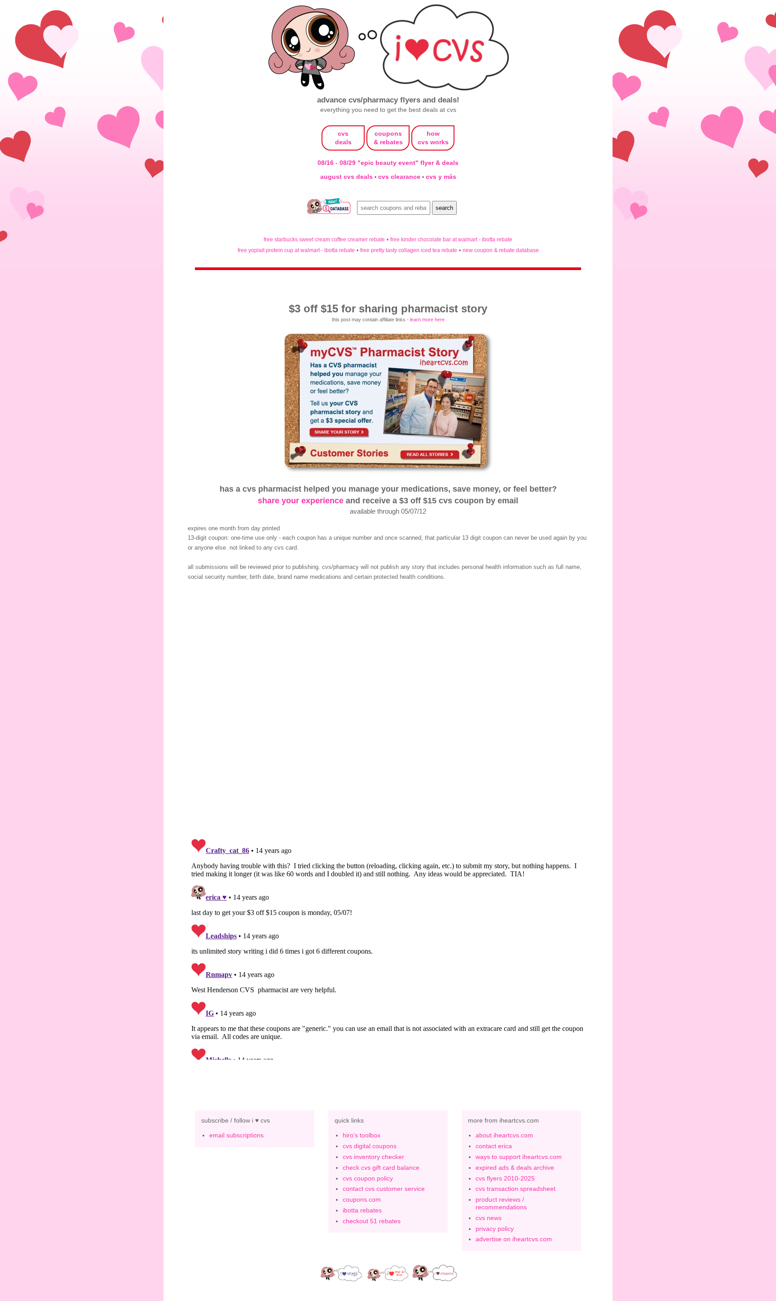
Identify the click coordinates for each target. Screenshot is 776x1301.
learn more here (427, 319)
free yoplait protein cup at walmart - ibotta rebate (296, 250)
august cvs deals (347, 176)
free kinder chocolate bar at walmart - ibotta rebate (451, 239)
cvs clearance (400, 176)
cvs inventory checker (373, 1156)
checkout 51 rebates (372, 1221)
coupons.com (362, 1199)
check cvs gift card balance (381, 1167)
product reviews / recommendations (501, 1203)
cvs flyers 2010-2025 (505, 1178)
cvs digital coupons (370, 1146)
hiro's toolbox (361, 1135)
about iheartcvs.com (504, 1135)
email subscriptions (236, 1135)
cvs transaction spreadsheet (516, 1188)
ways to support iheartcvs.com (519, 1156)
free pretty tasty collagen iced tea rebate (408, 250)
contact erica (494, 1146)
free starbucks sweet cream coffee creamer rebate (324, 239)
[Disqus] (388, 947)
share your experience (301, 500)
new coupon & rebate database (501, 250)
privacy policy (495, 1228)
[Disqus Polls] (388, 713)
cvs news (489, 1217)
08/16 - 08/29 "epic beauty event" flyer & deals (388, 162)
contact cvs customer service (384, 1188)
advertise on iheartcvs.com (514, 1239)
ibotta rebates (362, 1210)
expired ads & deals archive (515, 1167)
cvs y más (441, 176)
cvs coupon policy (368, 1178)
